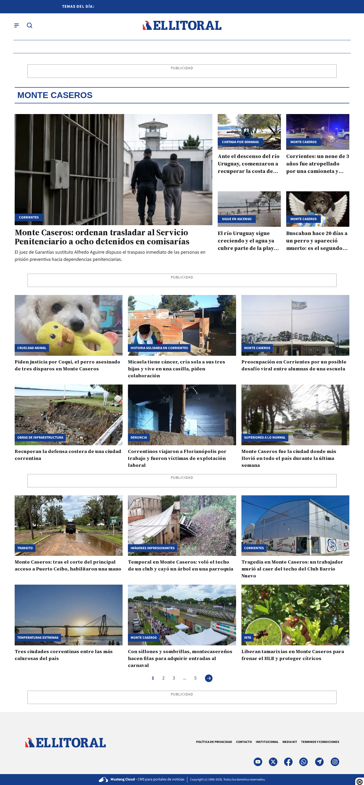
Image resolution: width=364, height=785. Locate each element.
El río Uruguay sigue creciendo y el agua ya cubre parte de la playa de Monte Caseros (247, 244)
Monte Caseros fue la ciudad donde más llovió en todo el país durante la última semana (288, 458)
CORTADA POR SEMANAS (240, 142)
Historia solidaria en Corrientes (159, 348)
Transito (25, 548)
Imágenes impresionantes (153, 548)
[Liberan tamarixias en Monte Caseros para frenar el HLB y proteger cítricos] (295, 615)
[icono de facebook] (288, 762)
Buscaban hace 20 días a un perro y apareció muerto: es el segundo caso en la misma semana (316, 248)
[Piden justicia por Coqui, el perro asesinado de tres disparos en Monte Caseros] (69, 325)
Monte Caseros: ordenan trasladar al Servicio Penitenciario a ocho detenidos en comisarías (102, 236)
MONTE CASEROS (257, 348)
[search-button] (29, 25)
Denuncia (139, 437)
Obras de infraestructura (40, 437)
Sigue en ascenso (237, 219)
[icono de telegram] (319, 762)
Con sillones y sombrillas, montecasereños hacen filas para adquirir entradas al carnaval (180, 658)
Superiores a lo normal (265, 437)
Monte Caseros (303, 142)
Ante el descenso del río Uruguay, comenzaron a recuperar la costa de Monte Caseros (249, 167)
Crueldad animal (31, 348)
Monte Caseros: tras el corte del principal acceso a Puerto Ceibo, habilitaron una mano (68, 565)
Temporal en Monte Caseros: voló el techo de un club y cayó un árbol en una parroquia (180, 565)
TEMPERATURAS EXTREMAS (37, 638)
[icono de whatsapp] (303, 762)
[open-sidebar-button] (16, 25)
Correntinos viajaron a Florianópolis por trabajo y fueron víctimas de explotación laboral (177, 458)
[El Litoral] (181, 25)
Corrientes (29, 217)
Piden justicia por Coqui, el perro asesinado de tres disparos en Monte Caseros (67, 365)
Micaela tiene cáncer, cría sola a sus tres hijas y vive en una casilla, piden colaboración (176, 368)
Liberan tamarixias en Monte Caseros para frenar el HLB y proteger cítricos (292, 655)
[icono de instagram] (335, 762)
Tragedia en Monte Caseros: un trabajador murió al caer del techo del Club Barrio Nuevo (292, 569)
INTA (247, 638)
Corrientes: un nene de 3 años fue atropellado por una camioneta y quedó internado (317, 167)
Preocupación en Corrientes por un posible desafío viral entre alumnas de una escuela (293, 365)
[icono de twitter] (273, 762)
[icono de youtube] (258, 762)
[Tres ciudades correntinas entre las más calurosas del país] (69, 615)
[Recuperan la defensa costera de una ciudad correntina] (69, 415)
